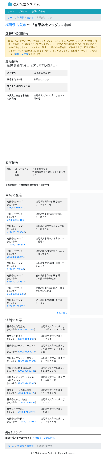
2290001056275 (26, 412)
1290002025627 (15, 207)
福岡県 (20, 17)
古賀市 (30, 17)
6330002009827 (16, 281)
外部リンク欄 (21, 53)
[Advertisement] (86, 73)
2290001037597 (26, 402)
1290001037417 (26, 329)
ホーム (11, 17)
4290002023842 (16, 232)
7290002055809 (16, 244)
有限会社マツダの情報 (44, 437)
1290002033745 (26, 370)
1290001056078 (26, 351)
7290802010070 (15, 257)
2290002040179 (15, 220)
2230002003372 (16, 306)
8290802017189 (15, 269)
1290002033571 (26, 361)
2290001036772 (26, 392)
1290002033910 (26, 383)
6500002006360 (16, 293)
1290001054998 (26, 339)
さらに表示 (61, 313)
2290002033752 (27, 421)
